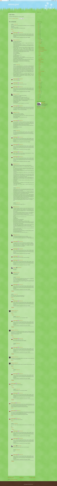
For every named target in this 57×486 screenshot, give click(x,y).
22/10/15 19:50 (21, 82)
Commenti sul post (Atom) (14, 479)
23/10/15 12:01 (21, 284)
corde (39, 44)
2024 (38, 26)
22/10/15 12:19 (16, 310)
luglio (39, 84)
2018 (38, 34)
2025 (38, 24)
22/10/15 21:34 (21, 120)
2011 (38, 98)
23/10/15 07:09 (21, 241)
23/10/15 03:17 (17, 206)
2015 (38, 38)
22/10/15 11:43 (16, 294)
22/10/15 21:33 (18, 369)
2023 (38, 27)
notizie (39, 77)
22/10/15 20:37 (21, 105)
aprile (39, 88)
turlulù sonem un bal (41, 59)
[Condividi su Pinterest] (23, 18)
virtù (39, 76)
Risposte (13, 299)
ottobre (40, 42)
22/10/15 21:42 (21, 137)
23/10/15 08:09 (19, 445)
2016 (38, 37)
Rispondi (12, 29)
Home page (22, 477)
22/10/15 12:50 (18, 389)
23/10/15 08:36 (18, 449)
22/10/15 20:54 (17, 112)
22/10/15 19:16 (18, 64)
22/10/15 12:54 (19, 418)
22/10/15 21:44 (21, 151)
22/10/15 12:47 (18, 316)
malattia (39, 69)
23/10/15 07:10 (21, 256)
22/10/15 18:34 (21, 438)
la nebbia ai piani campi (41, 48)
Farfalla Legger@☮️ (16, 32)
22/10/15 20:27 (17, 94)
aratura (39, 65)
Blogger (32, 484)
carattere (39, 67)
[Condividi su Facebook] (22, 18)
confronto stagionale (41, 51)
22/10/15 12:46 (21, 338)
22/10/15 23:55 (18, 202)
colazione (39, 64)
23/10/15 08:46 (18, 277)
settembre (40, 82)
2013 (38, 96)
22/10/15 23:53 (18, 187)
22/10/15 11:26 (16, 24)
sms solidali (39, 43)
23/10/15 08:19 (17, 272)
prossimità (39, 75)
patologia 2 (39, 80)
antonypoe (13, 4)
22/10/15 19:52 (21, 86)
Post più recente (11, 477)
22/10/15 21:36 (21, 347)
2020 (38, 31)
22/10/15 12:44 (21, 32)
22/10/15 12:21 (16, 330)
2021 (38, 30)
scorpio (39, 52)
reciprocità (39, 60)
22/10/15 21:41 (18, 130)
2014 (38, 94)
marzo (39, 90)
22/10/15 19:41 (21, 78)
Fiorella (14, 94)
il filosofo (39, 72)
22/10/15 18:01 (16, 423)
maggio (40, 87)
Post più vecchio (32, 477)
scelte (39, 68)
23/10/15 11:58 (21, 454)
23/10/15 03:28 (17, 234)
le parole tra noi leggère (41, 71)
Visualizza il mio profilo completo (41, 107)
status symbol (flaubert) (41, 47)
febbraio (40, 91)
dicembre (40, 39)
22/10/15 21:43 (21, 144)
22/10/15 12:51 (21, 320)
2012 (38, 97)
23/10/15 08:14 (19, 267)
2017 (38, 35)
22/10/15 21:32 (18, 343)
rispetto (39, 63)
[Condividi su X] (21, 18)
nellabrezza (12, 310)
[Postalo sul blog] (20, 18)
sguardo (39, 55)
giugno (40, 86)
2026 (38, 23)
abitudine (39, 73)
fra (38, 56)
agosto (39, 83)
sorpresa (39, 46)
